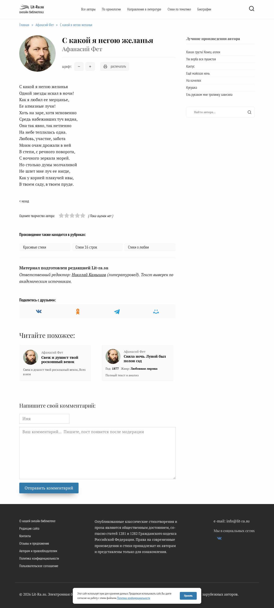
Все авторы (88, 9)
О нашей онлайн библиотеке (37, 521)
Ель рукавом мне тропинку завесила (209, 94)
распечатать (118, 66)
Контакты (25, 536)
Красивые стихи (34, 247)
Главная (24, 24)
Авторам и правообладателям (38, 551)
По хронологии (111, 9)
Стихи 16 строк (86, 247)
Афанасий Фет (45, 24)
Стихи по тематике (179, 9)
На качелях (193, 80)
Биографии (204, 9)
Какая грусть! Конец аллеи (203, 52)
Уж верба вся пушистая (201, 59)
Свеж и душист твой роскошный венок (59, 359)
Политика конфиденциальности (39, 558)
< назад (24, 201)
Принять (188, 596)
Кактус (190, 66)
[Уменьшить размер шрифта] (79, 66)
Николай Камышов (89, 274)
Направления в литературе (144, 9)
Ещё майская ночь (198, 73)
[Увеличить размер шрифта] (90, 66)
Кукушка (191, 87)
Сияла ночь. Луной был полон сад (145, 358)
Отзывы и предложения (34, 543)
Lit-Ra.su (37, 6)
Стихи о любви (138, 247)
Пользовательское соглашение (38, 566)
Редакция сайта (29, 528)
